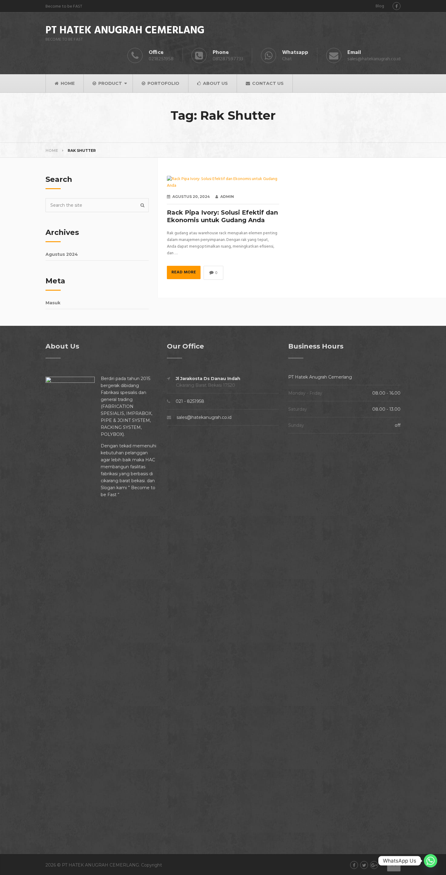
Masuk (53, 303)
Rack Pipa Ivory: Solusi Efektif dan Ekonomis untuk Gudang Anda (222, 216)
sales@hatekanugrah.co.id (204, 417)
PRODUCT (109, 83)
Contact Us (267, 83)
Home (52, 150)
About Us (215, 83)
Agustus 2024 (62, 254)
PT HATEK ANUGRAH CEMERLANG (125, 31)
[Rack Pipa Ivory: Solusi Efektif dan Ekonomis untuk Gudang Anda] (223, 182)
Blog (380, 6)
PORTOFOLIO (162, 83)
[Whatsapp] (430, 860)
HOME (67, 83)
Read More (183, 272)
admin (227, 196)
